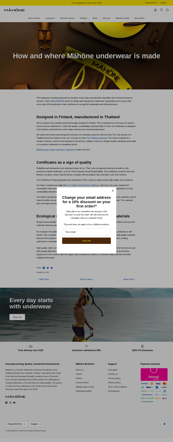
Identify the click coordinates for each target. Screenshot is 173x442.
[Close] (113, 191)
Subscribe (86, 241)
